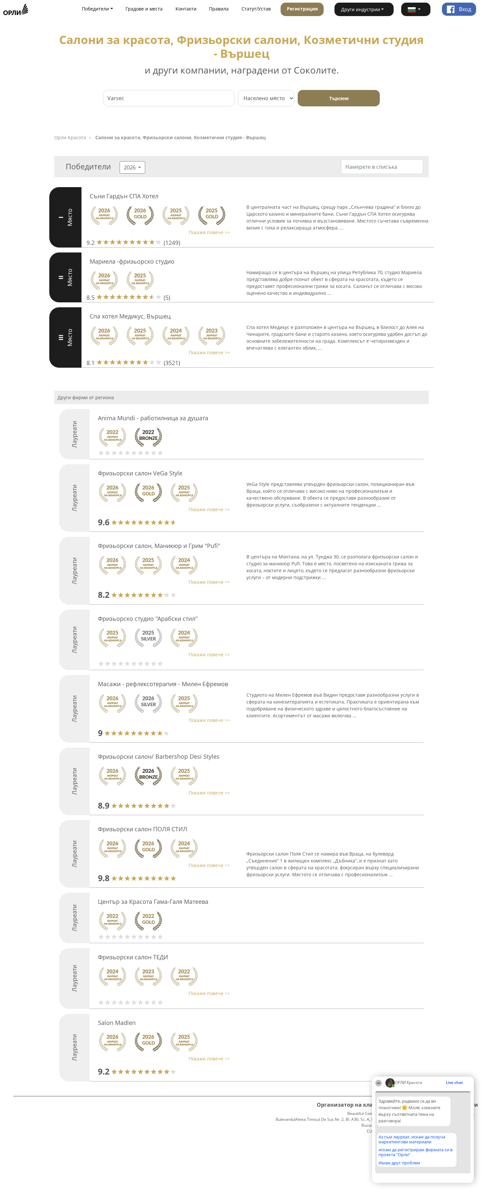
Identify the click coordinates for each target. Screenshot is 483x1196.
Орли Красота (70, 137)
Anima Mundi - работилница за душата (153, 418)
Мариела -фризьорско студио (132, 261)
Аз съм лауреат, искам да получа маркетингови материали (412, 1139)
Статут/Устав (256, 9)
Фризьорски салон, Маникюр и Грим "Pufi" (159, 546)
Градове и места (144, 9)
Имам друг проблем (399, 1163)
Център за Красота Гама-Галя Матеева (153, 901)
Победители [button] (95, 9)
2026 (130, 167)
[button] (416, 9)
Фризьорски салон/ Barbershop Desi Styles (158, 756)
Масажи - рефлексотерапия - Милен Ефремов (163, 684)
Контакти (185, 9)
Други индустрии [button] (360, 9)
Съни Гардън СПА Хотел (124, 196)
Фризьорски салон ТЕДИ (133, 957)
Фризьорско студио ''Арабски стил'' (148, 618)
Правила (219, 9)
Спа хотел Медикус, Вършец (130, 316)
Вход (464, 9)
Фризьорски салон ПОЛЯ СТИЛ (142, 829)
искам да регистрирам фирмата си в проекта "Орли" (415, 1152)
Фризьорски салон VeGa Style (140, 473)
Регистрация (302, 9)
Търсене (339, 98)
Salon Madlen (117, 1023)
